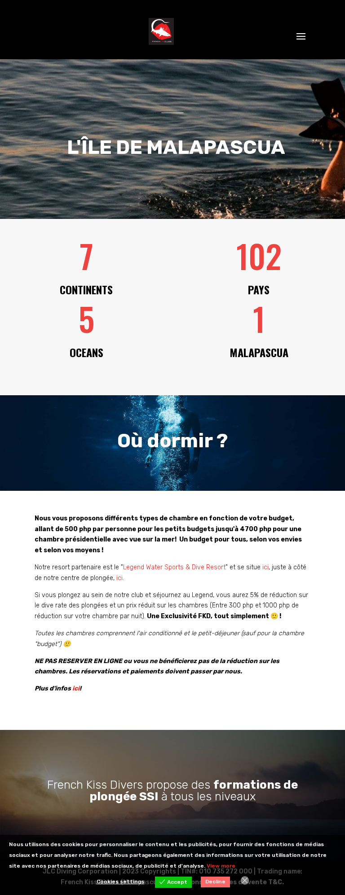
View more (221, 866)
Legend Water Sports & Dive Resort (174, 567)
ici (265, 567)
